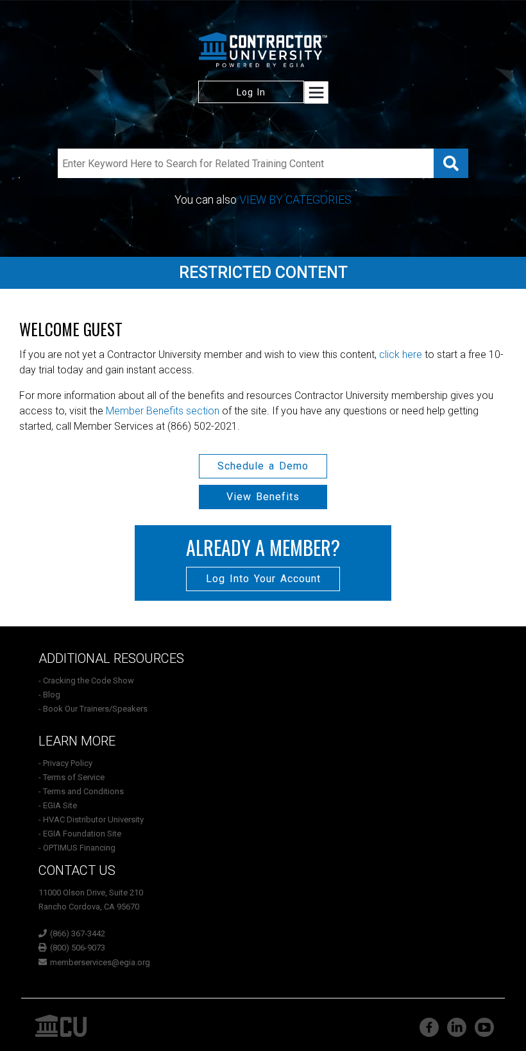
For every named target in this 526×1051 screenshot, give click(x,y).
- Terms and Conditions (81, 791)
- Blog (49, 694)
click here (400, 354)
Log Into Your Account (263, 579)
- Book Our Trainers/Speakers (93, 708)
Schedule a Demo (263, 466)
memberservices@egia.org (100, 962)
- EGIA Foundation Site (79, 833)
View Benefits (263, 497)
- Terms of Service (71, 777)
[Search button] (451, 163)
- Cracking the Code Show (86, 680)
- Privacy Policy (65, 763)
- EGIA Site (57, 805)
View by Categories (295, 199)
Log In (251, 92)
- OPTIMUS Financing (76, 847)
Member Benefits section (162, 411)
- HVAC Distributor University (91, 819)
